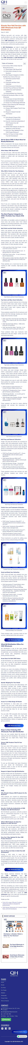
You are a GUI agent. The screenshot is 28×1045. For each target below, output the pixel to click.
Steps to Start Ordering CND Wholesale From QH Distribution (14, 105)
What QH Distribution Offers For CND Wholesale (13, 96)
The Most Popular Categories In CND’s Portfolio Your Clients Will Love (13, 76)
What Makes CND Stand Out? (14, 69)
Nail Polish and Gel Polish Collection (13, 79)
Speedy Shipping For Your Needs (14, 101)
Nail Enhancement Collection (13, 86)
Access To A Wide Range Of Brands (15, 102)
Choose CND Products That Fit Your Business (15, 109)
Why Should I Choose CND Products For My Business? (13, 118)
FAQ (4, 115)
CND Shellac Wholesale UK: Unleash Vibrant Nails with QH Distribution (15, 908)
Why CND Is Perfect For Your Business (14, 72)
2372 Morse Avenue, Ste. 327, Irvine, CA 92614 (11, 1009)
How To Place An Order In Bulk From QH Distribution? (14, 135)
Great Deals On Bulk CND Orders (15, 99)
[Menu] (25, 2)
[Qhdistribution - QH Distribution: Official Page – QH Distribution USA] (4, 2)
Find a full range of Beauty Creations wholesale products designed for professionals (12, 904)
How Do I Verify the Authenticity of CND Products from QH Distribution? (15, 123)
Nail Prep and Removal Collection (15, 88)
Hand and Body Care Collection (14, 93)
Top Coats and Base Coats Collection (13, 83)
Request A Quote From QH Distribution (13, 113)
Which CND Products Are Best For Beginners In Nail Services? (15, 127)
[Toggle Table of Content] (23, 63)
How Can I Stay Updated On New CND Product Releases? (15, 131)
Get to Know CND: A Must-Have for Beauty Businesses (12, 66)
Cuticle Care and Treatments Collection (13, 90)
